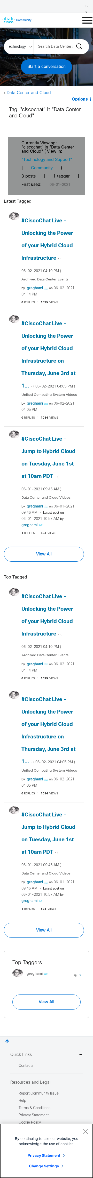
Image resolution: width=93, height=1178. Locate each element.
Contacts (26, 1066)
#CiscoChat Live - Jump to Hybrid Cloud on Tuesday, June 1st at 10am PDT (48, 464)
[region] (46, 1151)
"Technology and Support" (46, 160)
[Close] (85, 1131)
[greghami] (32, 978)
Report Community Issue (39, 1093)
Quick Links (21, 1055)
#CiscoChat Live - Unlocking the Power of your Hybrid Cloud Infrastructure (47, 245)
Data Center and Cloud (29, 93)
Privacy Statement (44, 1155)
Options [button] (80, 99)
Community (42, 168)
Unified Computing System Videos (49, 395)
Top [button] (7, 1041)
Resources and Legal (30, 1082)
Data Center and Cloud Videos (46, 497)
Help (22, 1101)
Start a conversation (46, 67)
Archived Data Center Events (44, 279)
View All (44, 554)
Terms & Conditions (34, 1108)
